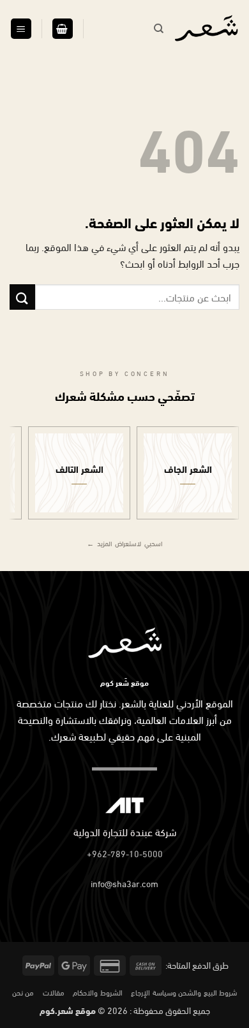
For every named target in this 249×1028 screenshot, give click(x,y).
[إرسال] (22, 296)
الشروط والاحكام (98, 992)
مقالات (53, 992)
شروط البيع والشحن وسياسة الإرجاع (184, 992)
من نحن (23, 992)
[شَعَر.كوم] (206, 29)
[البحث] (158, 29)
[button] (62, 29)
